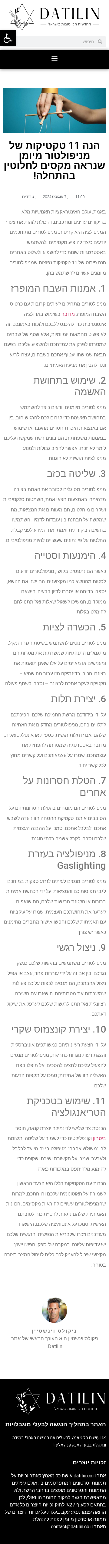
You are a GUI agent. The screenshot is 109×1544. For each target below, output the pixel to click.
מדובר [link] (68, 314)
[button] (55, 58)
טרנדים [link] (28, 196)
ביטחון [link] (99, 1138)
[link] (8, 38)
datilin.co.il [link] (85, 1476)
